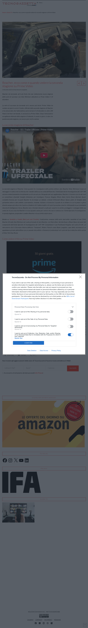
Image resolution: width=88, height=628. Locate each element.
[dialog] (44, 314)
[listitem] (44, 307)
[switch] (70, 311)
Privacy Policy (56, 350)
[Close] (81, 278)
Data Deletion (31, 350)
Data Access (44, 350)
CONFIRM (29, 343)
